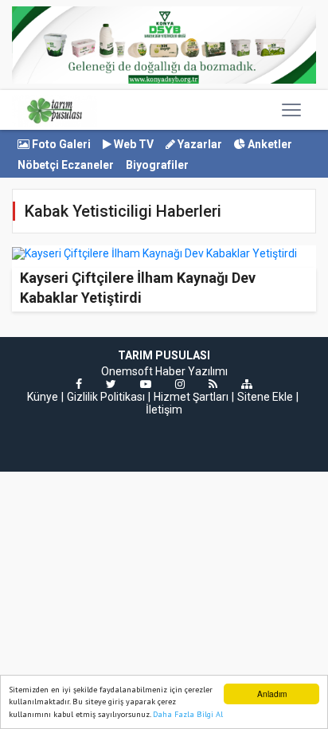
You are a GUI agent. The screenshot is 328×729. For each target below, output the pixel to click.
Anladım (272, 694)
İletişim (164, 409)
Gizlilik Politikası (106, 396)
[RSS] (213, 384)
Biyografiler (157, 165)
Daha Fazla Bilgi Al (188, 714)
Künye (42, 396)
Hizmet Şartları (191, 396)
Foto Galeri (60, 144)
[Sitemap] (246, 384)
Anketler (268, 144)
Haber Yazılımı (191, 371)
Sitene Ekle (265, 396)
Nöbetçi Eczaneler (66, 165)
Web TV (132, 144)
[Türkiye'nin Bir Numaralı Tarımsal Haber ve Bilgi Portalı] (54, 110)
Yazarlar (198, 144)
